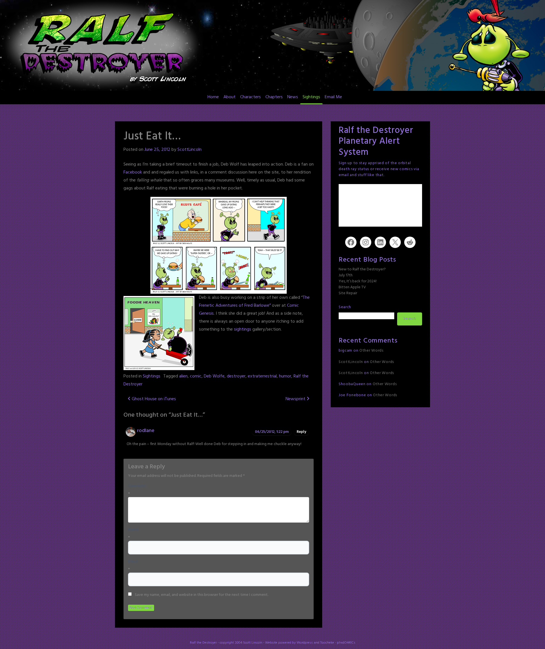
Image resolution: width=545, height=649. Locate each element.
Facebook (132, 172)
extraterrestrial (262, 376)
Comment (137, 486)
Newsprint (296, 399)
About (229, 97)
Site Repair (348, 293)
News (292, 97)
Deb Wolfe (214, 376)
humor (285, 376)
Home (213, 97)
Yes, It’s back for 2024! (358, 281)
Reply (301, 432)
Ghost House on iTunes (153, 399)
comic (196, 376)
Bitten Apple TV (352, 287)
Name (133, 530)
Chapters (274, 97)
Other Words (371, 350)
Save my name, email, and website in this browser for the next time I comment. (201, 595)
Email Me (333, 97)
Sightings (311, 97)
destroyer (236, 376)
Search (345, 307)
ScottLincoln (189, 149)
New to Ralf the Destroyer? (362, 269)
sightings (242, 329)
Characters (250, 97)
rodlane (145, 431)
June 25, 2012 (157, 149)
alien (183, 376)
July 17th (346, 275)
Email (133, 562)
